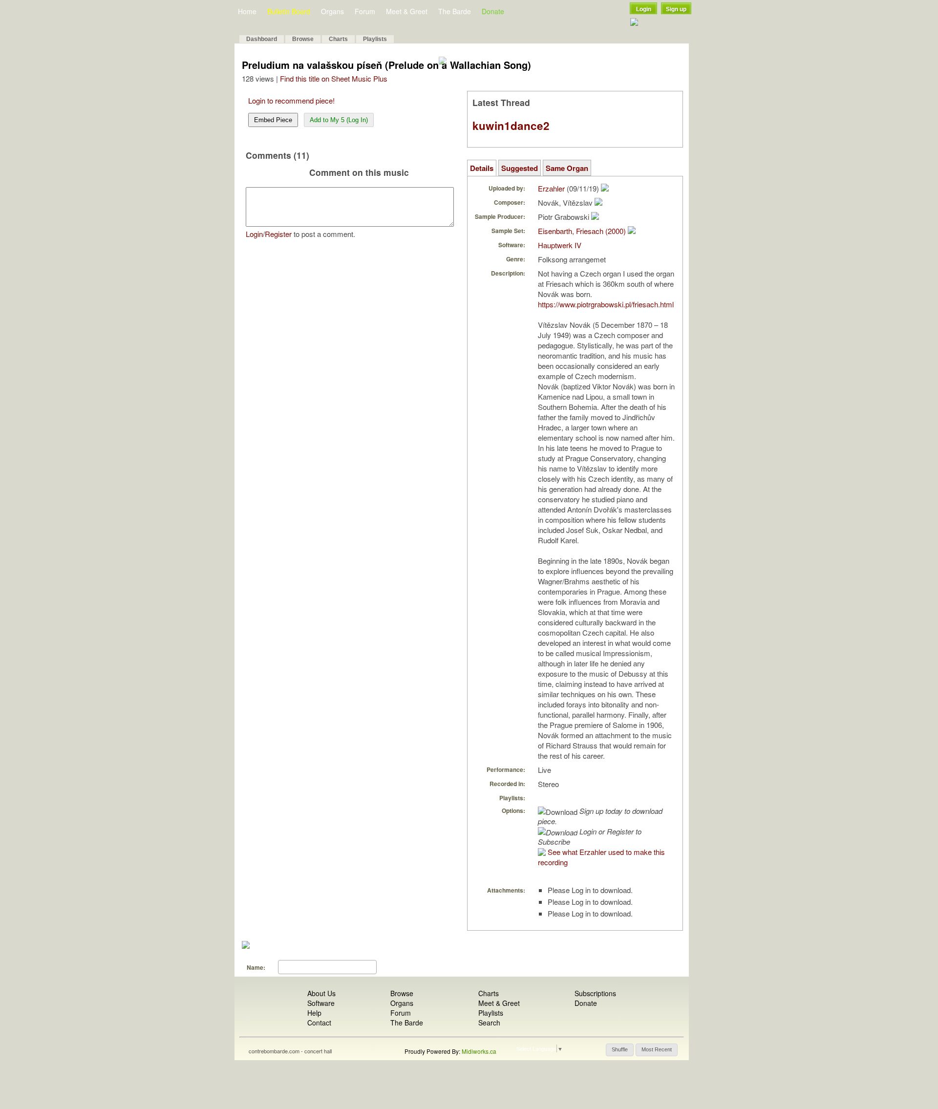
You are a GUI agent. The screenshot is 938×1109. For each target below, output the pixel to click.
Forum (365, 11)
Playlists (375, 39)
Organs (332, 11)
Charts (338, 39)
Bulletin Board (288, 11)
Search (489, 1022)
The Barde (454, 11)
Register (278, 234)
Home (247, 11)
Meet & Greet (406, 11)
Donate (493, 11)
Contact (319, 1022)
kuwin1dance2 (511, 125)
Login (643, 9)
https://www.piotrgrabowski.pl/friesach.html (606, 304)
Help (314, 1013)
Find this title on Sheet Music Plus (333, 78)
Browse (303, 39)
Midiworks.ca (479, 1051)
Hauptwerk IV (559, 245)
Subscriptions (595, 993)
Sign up (676, 9)
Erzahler (551, 188)
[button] (620, 1050)
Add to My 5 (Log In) (339, 120)
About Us (321, 993)
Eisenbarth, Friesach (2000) (582, 231)
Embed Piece (273, 120)
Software (321, 1003)
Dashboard (261, 39)
